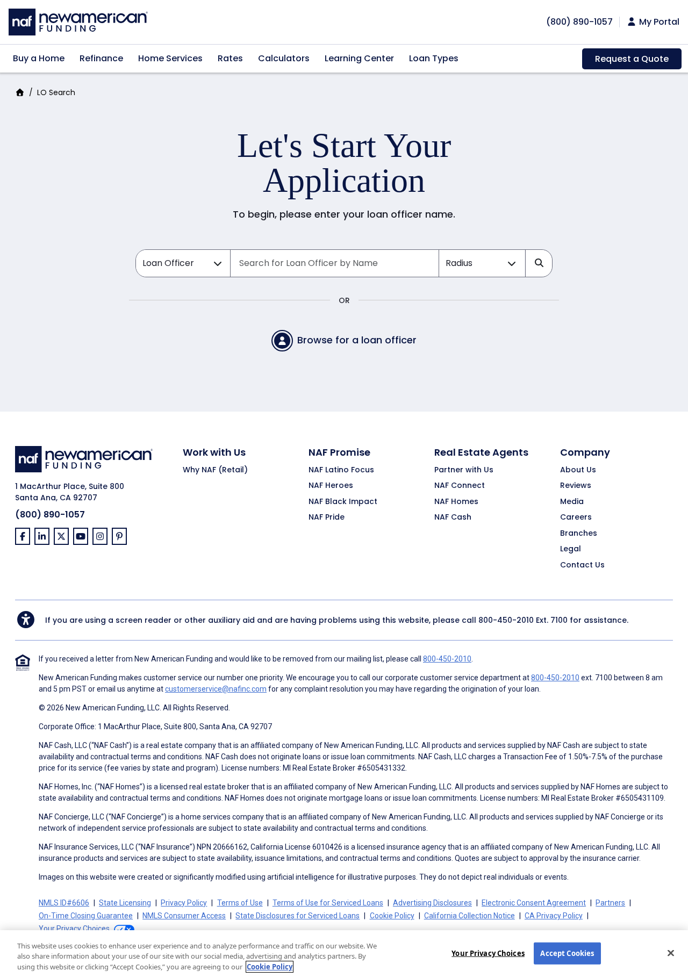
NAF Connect (459, 486)
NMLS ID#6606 (64, 902)
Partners (610, 902)
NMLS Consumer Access (184, 915)
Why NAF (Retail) (215, 470)
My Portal (658, 22)
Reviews (575, 486)
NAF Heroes (331, 486)
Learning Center (359, 58)
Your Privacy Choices (488, 953)
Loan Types (433, 58)
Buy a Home (38, 58)
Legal (570, 549)
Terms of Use (240, 902)
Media (572, 502)
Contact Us (582, 565)
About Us (578, 470)
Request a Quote (632, 59)
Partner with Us (463, 470)
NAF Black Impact (343, 502)
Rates (230, 58)
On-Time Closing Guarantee (86, 915)
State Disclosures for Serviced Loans (297, 915)
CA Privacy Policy (554, 915)
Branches (578, 533)
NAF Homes (456, 502)
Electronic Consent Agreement (534, 902)
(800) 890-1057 (50, 514)
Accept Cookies (567, 953)
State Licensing (125, 902)
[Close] (671, 953)
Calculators (284, 58)
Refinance (101, 58)
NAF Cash (452, 517)
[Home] (78, 21)
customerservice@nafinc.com (216, 689)
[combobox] (335, 263)
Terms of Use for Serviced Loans (328, 902)
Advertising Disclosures (432, 902)
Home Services (170, 58)
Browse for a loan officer (357, 340)
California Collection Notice (469, 915)
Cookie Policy (392, 915)
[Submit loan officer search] (538, 263)
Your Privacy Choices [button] (74, 928)
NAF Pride (327, 517)
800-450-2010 (506, 620)
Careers (576, 517)
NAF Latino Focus (341, 470)
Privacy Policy (184, 902)
